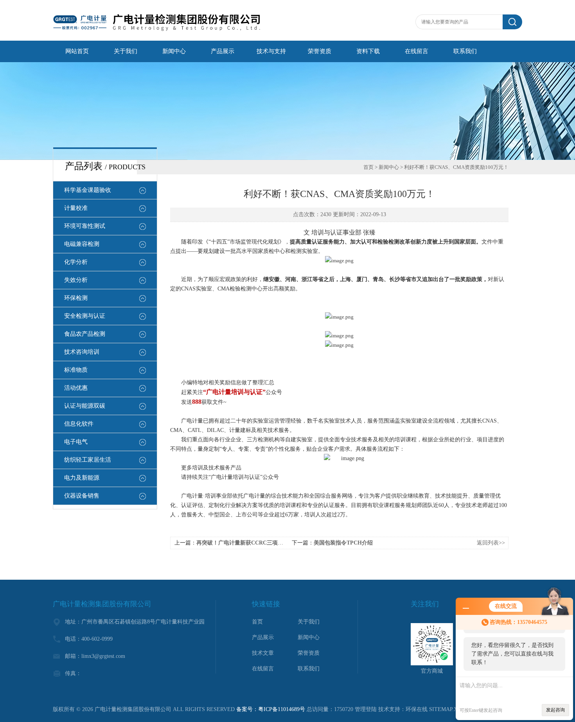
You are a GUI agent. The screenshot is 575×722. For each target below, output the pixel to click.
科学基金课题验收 (87, 190)
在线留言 (416, 51)
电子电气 (76, 442)
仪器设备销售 (81, 496)
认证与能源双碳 (84, 406)
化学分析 (76, 262)
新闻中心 (174, 51)
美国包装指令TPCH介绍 (343, 543)
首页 (368, 167)
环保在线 (417, 709)
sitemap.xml (447, 709)
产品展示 (222, 51)
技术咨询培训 (81, 352)
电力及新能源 (81, 478)
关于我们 (125, 51)
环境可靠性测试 (84, 226)
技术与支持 (271, 51)
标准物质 (76, 370)
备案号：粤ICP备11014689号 (270, 709)
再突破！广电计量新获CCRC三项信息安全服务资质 (259, 543)
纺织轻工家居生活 (87, 460)
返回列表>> (491, 543)
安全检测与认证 (84, 316)
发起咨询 (555, 710)
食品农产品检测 (84, 334)
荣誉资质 (319, 51)
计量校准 (76, 208)
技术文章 (263, 653)
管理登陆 (366, 709)
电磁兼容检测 (81, 244)
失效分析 (76, 280)
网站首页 (77, 51)
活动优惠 (76, 388)
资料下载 (368, 51)
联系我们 (465, 51)
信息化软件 (78, 424)
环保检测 (76, 298)
